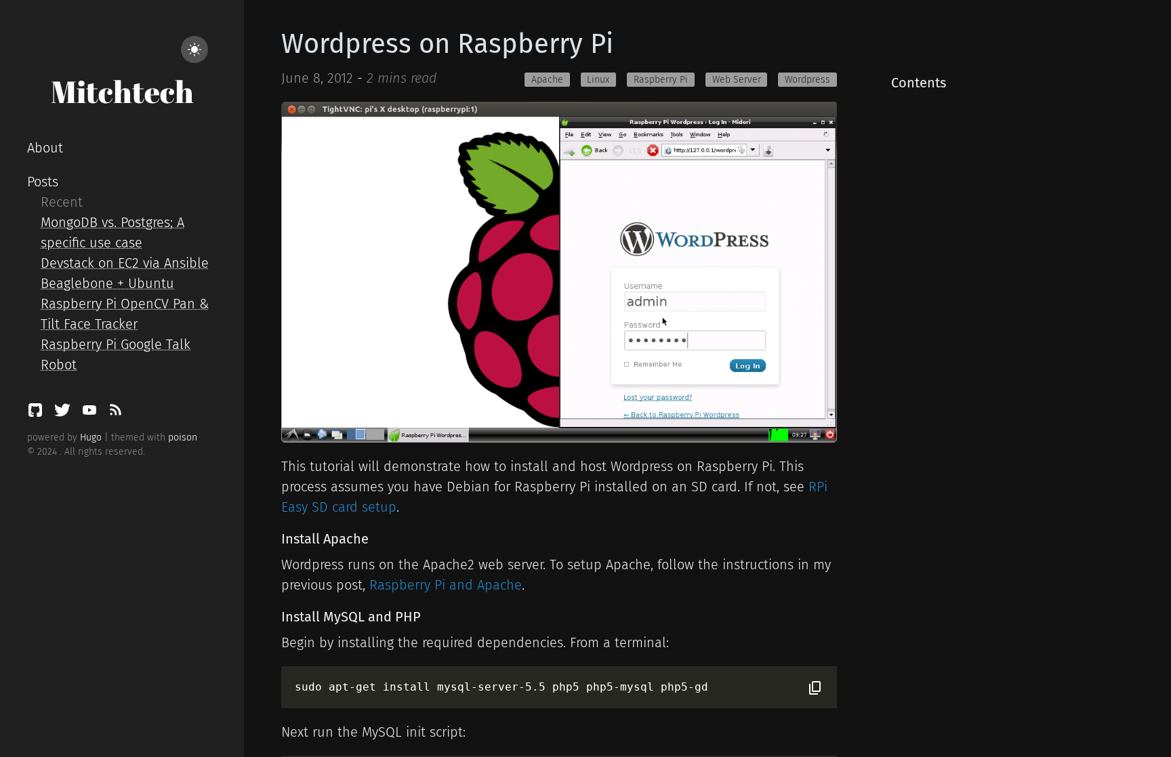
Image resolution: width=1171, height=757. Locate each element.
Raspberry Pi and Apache (445, 585)
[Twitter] (64, 413)
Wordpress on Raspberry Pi (447, 44)
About (45, 148)
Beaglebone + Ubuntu (107, 283)
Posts (42, 181)
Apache (547, 79)
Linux (598, 79)
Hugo (91, 437)
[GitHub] (37, 413)
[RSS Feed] (115, 413)
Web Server (736, 79)
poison (182, 437)
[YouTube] (91, 413)
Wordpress (807, 79)
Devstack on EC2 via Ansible (125, 263)
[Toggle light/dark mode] (194, 49)
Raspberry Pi (661, 79)
